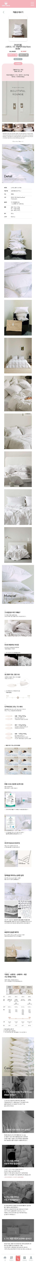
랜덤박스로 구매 (12, 55)
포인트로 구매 (23, 55)
